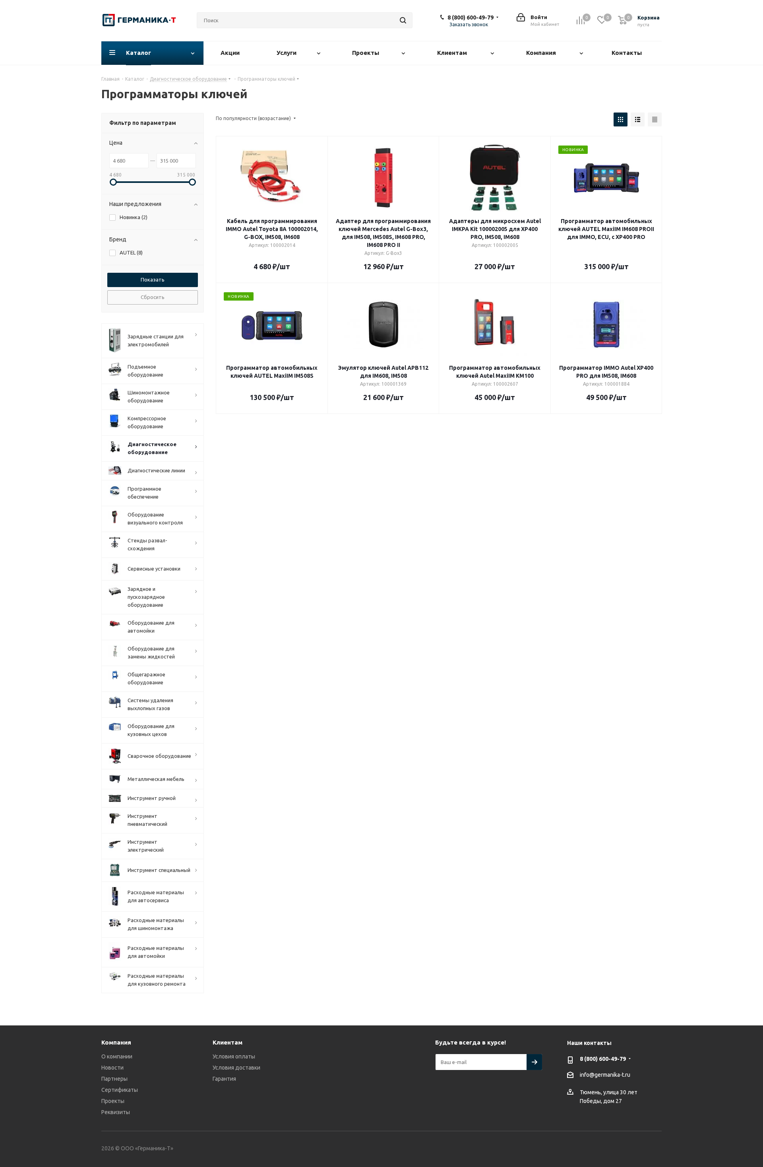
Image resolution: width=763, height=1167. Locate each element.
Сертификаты (119, 1090)
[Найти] (402, 20)
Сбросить (153, 297)
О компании (116, 1056)
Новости (112, 1067)
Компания (116, 1042)
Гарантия (224, 1079)
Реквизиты (115, 1112)
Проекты (112, 1101)
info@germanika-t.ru (605, 1075)
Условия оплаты (234, 1056)
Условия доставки (236, 1067)
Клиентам (227, 1042)
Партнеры (114, 1079)
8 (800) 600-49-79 (470, 17)
